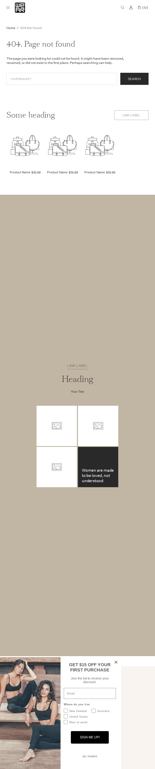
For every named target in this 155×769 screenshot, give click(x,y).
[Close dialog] (116, 662)
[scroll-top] (145, 759)
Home (10, 28)
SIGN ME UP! (90, 737)
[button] (122, 7)
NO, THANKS (90, 756)
